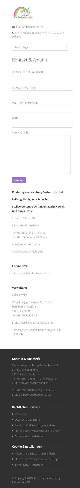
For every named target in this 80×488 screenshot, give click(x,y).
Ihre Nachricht (20, 132)
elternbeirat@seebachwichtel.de (30, 273)
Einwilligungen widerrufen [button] (29, 436)
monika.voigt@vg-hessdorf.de (37, 322)
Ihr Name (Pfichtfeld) (24, 88)
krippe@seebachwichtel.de (27, 251)
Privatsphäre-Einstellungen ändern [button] (35, 425)
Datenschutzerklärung (27, 419)
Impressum (21, 414)
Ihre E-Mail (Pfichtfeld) (25, 103)
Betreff (16, 117)
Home (15, 71)
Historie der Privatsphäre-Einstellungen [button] (37, 430)
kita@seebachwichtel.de (30, 27)
